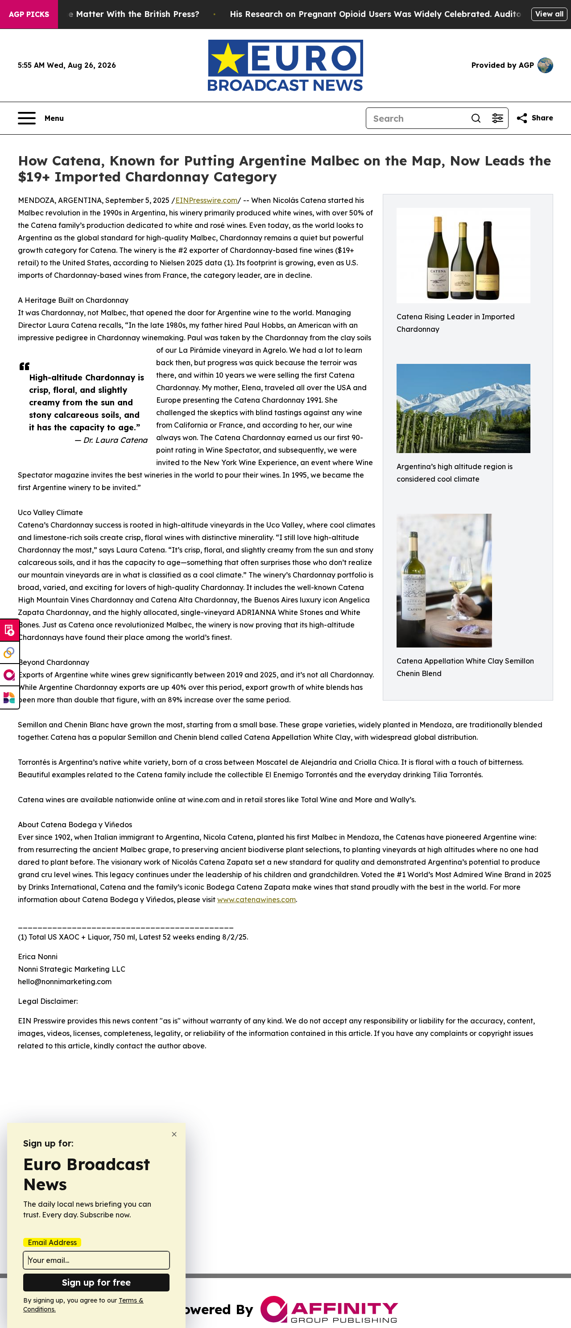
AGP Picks (29, 14)
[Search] (476, 118)
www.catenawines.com (256, 899)
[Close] (174, 1134)
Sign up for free (96, 1282)
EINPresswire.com (206, 200)
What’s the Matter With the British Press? (114, 14)
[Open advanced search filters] (497, 118)
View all (549, 13)
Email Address (52, 1242)
